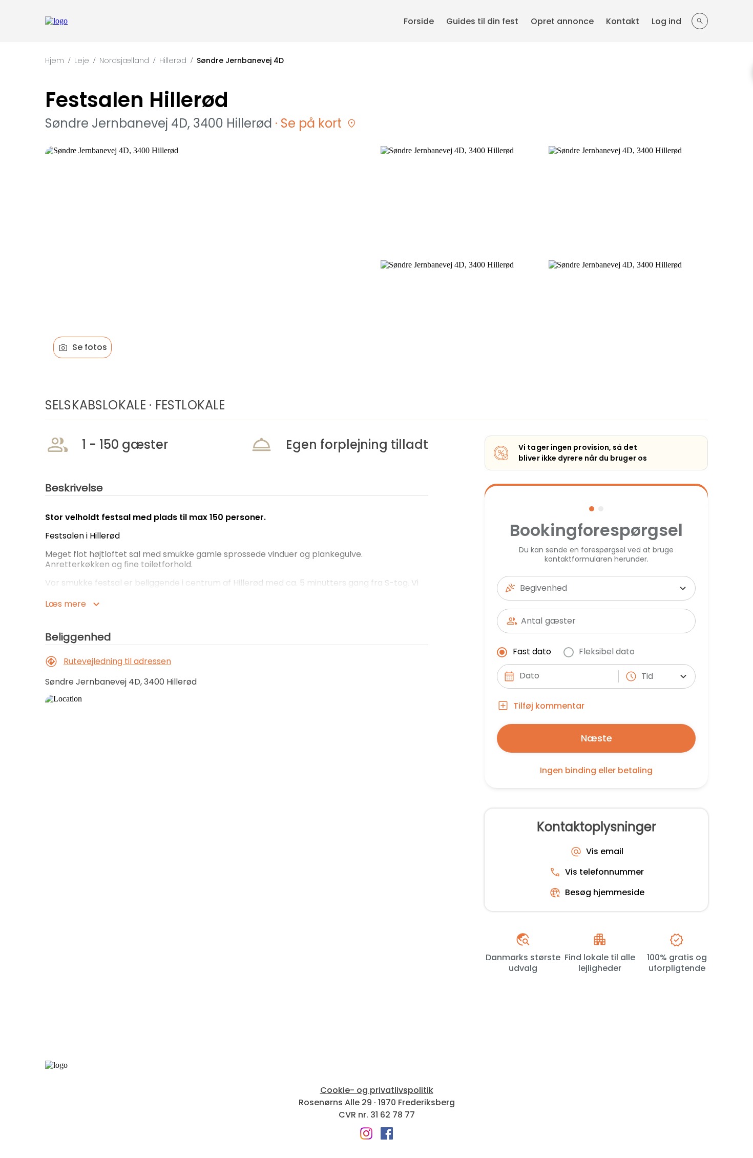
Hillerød (172, 60)
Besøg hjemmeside (604, 892)
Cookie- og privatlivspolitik (376, 1090)
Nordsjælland (124, 60)
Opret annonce (562, 21)
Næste (596, 738)
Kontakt (622, 21)
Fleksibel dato (607, 651)
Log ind (666, 21)
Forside (419, 21)
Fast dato (532, 651)
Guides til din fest (482, 21)
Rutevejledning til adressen (117, 661)
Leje (81, 60)
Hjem (54, 60)
